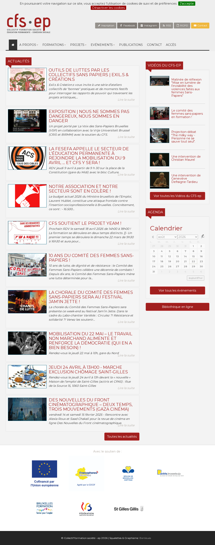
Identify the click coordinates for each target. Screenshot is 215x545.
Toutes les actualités (122, 436)
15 (193, 256)
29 (169, 246)
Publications (131, 45)
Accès (171, 45)
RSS (168, 25)
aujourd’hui (195, 277)
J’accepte (187, 3)
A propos (27, 45)
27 (153, 246)
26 (169, 266)
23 (201, 261)
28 (161, 246)
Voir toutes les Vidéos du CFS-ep (177, 196)
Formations (53, 45)
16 (201, 256)
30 (177, 246)
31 (185, 246)
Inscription (107, 25)
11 (162, 256)
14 (185, 256)
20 (177, 261)
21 (185, 261)
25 (161, 266)
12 (169, 256)
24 (153, 266)
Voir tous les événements (177, 290)
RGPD (184, 25)
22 (193, 261)
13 (177, 256)
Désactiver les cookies (108, 8)
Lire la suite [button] (126, 100)
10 (153, 256)
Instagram (150, 25)
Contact (202, 25)
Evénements (102, 45)
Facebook (129, 25)
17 (153, 261)
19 (169, 261)
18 (161, 261)
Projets (77, 45)
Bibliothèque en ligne (177, 307)
